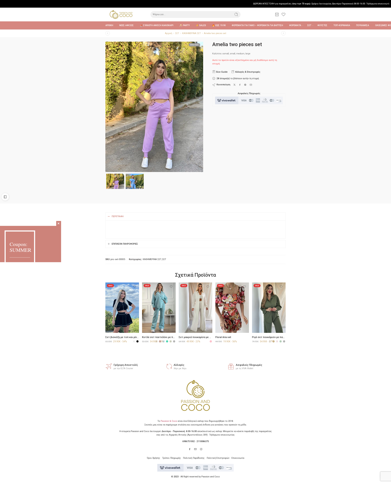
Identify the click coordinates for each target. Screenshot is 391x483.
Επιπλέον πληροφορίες (125, 244)
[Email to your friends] (251, 84)
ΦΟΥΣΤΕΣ (322, 25)
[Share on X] (234, 85)
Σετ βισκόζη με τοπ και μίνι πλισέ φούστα (122, 337)
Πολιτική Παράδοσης (194, 458)
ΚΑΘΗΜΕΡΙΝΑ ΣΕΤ (191, 33)
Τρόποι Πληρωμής (171, 458)
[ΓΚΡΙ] (270, 341)
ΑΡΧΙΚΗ (109, 25)
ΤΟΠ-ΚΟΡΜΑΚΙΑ (341, 25)
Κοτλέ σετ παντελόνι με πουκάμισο (159, 337)
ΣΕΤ (309, 25)
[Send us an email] (195, 449)
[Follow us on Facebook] (189, 449)
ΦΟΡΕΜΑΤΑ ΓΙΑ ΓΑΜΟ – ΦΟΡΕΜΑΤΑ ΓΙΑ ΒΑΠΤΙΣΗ (257, 25)
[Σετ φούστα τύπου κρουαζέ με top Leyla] (107, 33)
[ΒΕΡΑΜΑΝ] (167, 341)
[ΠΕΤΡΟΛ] (163, 341)
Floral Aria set (223, 337)
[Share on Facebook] (240, 85)
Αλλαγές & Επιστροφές (247, 72)
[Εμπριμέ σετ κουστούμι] (283, 33)
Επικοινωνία (238, 458)
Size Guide (221, 72)
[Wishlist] (134, 286)
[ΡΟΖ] (210, 341)
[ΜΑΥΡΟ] (137, 341)
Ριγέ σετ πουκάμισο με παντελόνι (269, 337)
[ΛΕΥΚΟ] (134, 341)
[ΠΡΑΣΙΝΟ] (280, 341)
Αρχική (168, 33)
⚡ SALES (201, 25)
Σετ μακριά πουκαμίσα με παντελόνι (195, 337)
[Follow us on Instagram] (201, 449)
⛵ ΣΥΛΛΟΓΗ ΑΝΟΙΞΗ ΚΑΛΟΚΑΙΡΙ (156, 25)
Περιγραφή (118, 216)
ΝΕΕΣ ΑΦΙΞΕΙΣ (126, 25)
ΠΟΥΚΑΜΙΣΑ (362, 25)
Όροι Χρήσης (153, 458)
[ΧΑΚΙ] (170, 341)
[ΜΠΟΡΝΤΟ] (160, 341)
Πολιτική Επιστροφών (218, 458)
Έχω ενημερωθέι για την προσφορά (30, 266)
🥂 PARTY (184, 25)
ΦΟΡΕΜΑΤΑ (295, 25)
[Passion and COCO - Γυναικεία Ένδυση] (121, 14)
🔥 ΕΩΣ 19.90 (219, 25)
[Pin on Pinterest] (245, 85)
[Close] (387, 4)
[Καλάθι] (277, 14)
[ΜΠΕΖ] (156, 341)
